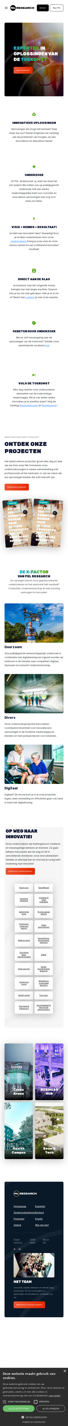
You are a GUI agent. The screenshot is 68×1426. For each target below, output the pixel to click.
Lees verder (54, 1395)
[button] (4, 1402)
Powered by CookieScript (34, 1422)
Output (17, 1225)
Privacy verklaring (18, 1240)
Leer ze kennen (23, 70)
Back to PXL (46, 1240)
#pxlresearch (49, 405)
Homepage (20, 1206)
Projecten (19, 1218)
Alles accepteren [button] (18, 1408)
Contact (43, 8)
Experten (40, 1206)
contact (30, 297)
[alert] (34, 1397)
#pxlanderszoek (29, 405)
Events (39, 1218)
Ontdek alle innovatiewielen (20, 871)
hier (47, 345)
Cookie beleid (32, 1240)
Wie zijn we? (42, 1225)
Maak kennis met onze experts (29, 1305)
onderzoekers (19, 241)
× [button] (64, 1371)
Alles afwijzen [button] (50, 1408)
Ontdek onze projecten (16, 487)
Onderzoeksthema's (23, 1212)
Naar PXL (56, 8)
